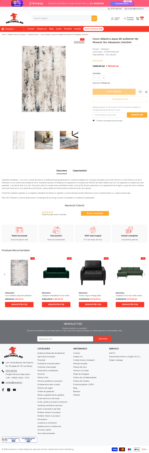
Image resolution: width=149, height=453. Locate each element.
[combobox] (61, 18)
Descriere (61, 170)
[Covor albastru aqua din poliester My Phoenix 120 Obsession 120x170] (19, 272)
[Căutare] (64, 18)
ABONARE (103, 339)
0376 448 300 (116, 9)
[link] (140, 92)
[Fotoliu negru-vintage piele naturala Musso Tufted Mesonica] (93, 272)
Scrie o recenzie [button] (95, 213)
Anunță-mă (137, 115)
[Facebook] (3, 390)
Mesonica (46, 293)
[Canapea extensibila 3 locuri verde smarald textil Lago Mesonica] (56, 272)
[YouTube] (14, 390)
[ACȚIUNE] (145, 92)
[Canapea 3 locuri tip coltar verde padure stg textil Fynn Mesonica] (130, 272)
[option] (44, 79)
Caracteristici (80, 170)
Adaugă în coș (19, 304)
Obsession (105, 49)
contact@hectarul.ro (135, 9)
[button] (98, 61)
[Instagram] (8, 390)
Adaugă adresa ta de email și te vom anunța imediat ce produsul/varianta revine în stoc (117, 108)
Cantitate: (97, 73)
